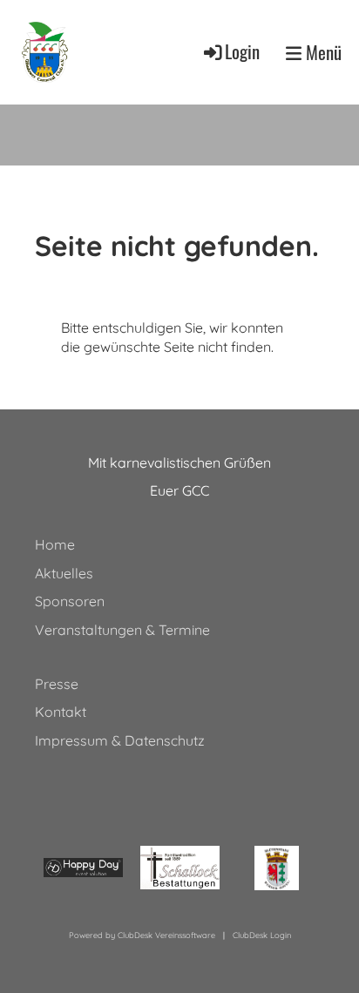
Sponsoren (70, 601)
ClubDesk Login (262, 935)
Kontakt (60, 711)
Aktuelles (64, 573)
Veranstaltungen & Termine (122, 629)
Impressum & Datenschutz (120, 740)
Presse (56, 683)
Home (55, 544)
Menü (321, 52)
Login (242, 50)
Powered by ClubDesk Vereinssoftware (142, 935)
